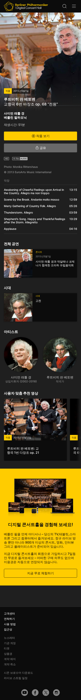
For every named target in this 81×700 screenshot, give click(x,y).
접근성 (8, 629)
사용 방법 (10, 624)
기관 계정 (10, 643)
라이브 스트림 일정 (16, 678)
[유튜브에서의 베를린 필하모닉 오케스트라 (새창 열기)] (24, 692)
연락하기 (9, 618)
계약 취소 (10, 664)
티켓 (6, 648)
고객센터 (9, 613)
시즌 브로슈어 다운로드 (18, 672)
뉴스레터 (9, 637)
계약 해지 (10, 659)
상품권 (8, 653)
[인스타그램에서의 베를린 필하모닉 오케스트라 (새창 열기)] (56, 692)
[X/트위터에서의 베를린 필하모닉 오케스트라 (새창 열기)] (45, 692)
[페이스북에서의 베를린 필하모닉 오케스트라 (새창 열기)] (35, 692)
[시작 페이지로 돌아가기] (26, 6)
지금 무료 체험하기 (40, 573)
